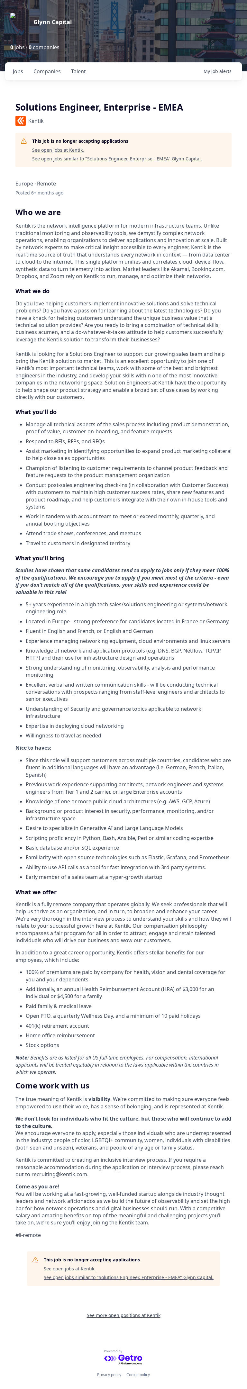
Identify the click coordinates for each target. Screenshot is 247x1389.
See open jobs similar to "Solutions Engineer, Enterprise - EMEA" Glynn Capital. (117, 159)
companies (47, 71)
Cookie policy (138, 1374)
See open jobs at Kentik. (58, 150)
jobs (18, 71)
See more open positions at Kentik (123, 1315)
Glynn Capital (52, 22)
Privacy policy (109, 1374)
